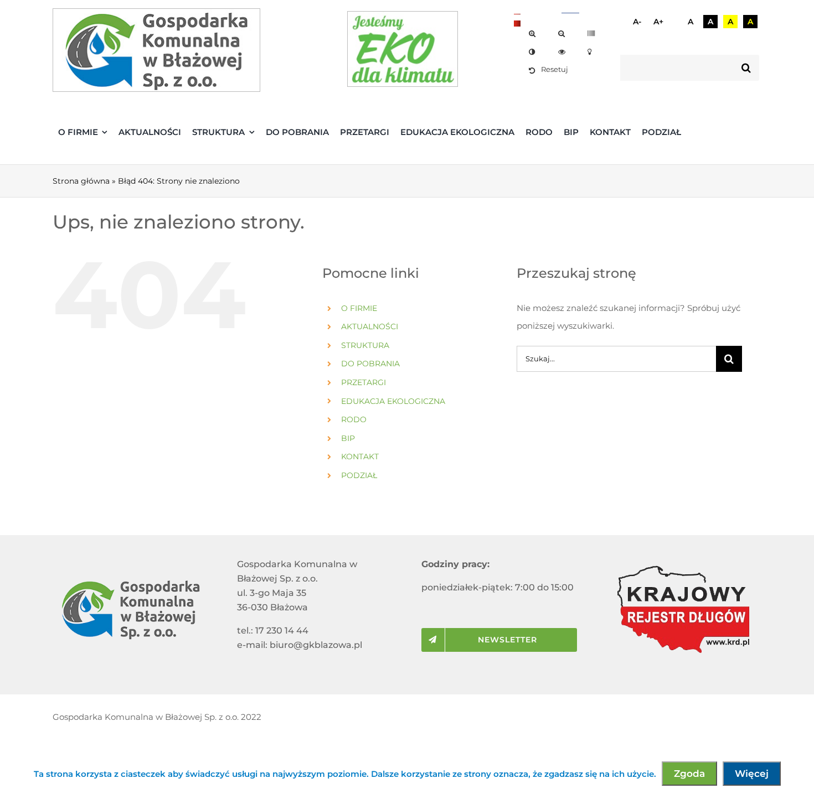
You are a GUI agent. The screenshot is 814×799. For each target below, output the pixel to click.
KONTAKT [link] (360, 456)
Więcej (752, 773)
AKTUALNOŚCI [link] (369, 326)
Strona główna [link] (81, 181)
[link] (534, 33)
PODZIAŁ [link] (359, 475)
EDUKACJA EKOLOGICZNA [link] (393, 401)
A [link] (690, 22)
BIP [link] (348, 438)
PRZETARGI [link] (363, 382)
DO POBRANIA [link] (370, 364)
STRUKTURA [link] (365, 345)
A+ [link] (658, 22)
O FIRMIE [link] (359, 308)
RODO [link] (354, 419)
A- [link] (637, 22)
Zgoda (689, 773)
